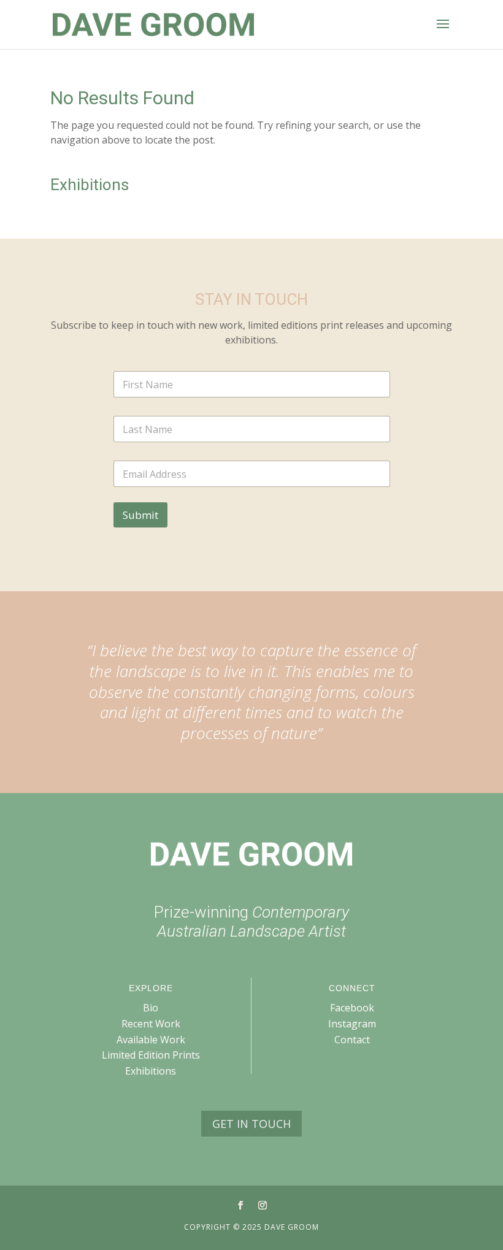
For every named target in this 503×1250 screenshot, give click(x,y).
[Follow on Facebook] (240, 1205)
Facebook (352, 1007)
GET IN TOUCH (251, 1123)
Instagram (352, 1023)
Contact (352, 1039)
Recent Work (150, 1023)
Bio (150, 1007)
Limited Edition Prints (151, 1055)
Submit (140, 515)
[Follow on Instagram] (262, 1205)
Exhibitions (150, 1071)
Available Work (151, 1039)
